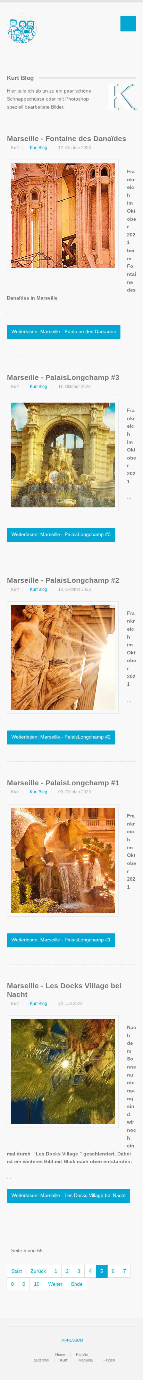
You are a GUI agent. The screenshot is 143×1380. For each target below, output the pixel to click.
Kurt (64, 1360)
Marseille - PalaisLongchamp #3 (63, 377)
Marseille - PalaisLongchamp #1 (63, 783)
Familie (82, 1354)
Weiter (55, 1284)
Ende (77, 1284)
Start (16, 1271)
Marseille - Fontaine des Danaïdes (66, 138)
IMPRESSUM (71, 1340)
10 (37, 1284)
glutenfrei (41, 1360)
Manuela (85, 1360)
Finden (109, 1360)
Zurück (38, 1271)
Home (60, 1354)
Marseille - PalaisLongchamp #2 (63, 580)
